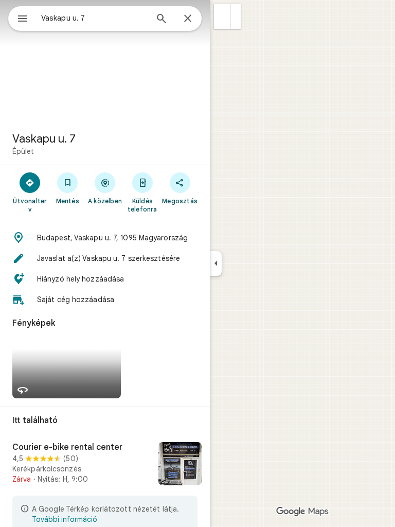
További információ (64, 519)
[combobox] (94, 18)
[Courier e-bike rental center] (105, 465)
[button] (222, 16)
